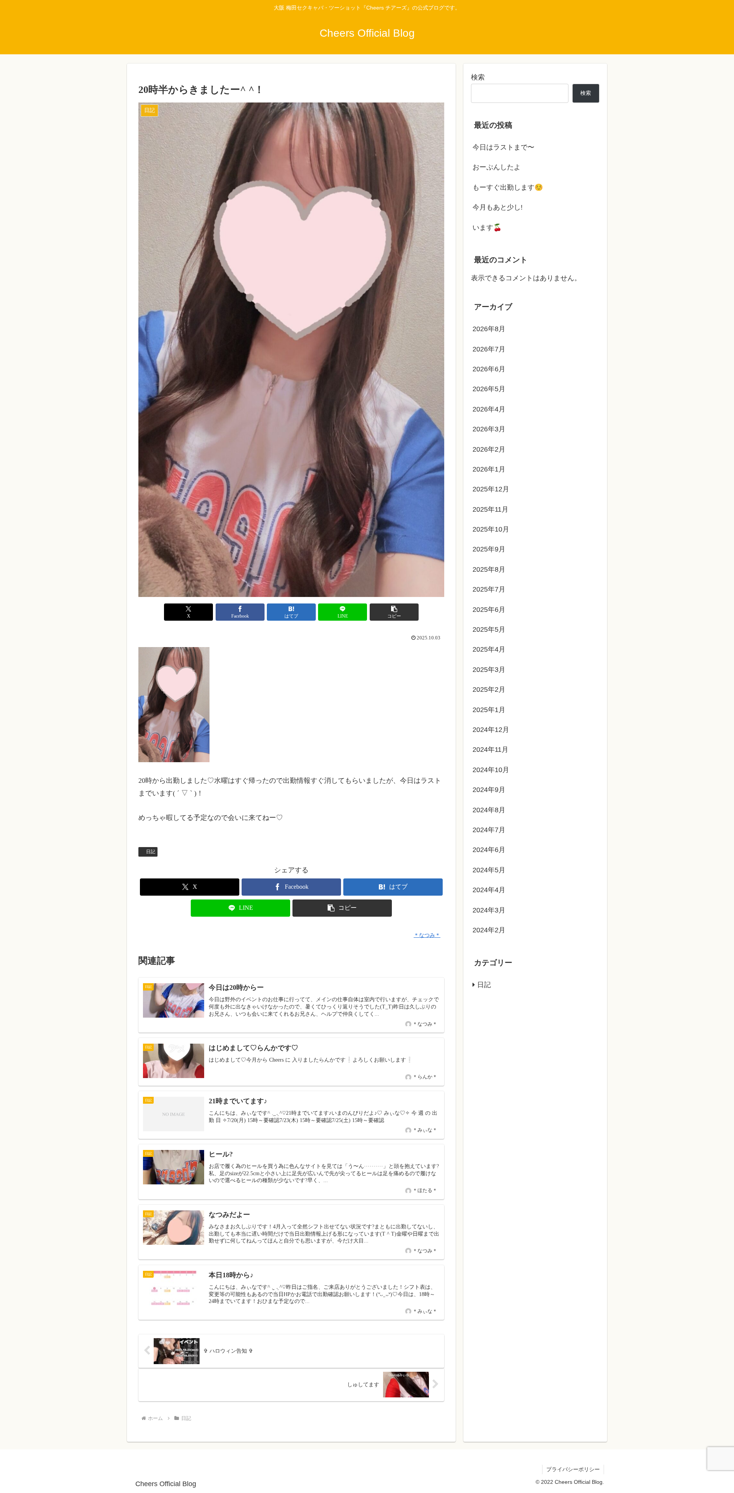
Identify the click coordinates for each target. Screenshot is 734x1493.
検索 (478, 77)
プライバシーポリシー (573, 1469)
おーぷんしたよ (497, 167)
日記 (150, 851)
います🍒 (487, 227)
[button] (394, 612)
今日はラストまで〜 (503, 147)
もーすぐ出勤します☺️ (508, 187)
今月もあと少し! (498, 207)
